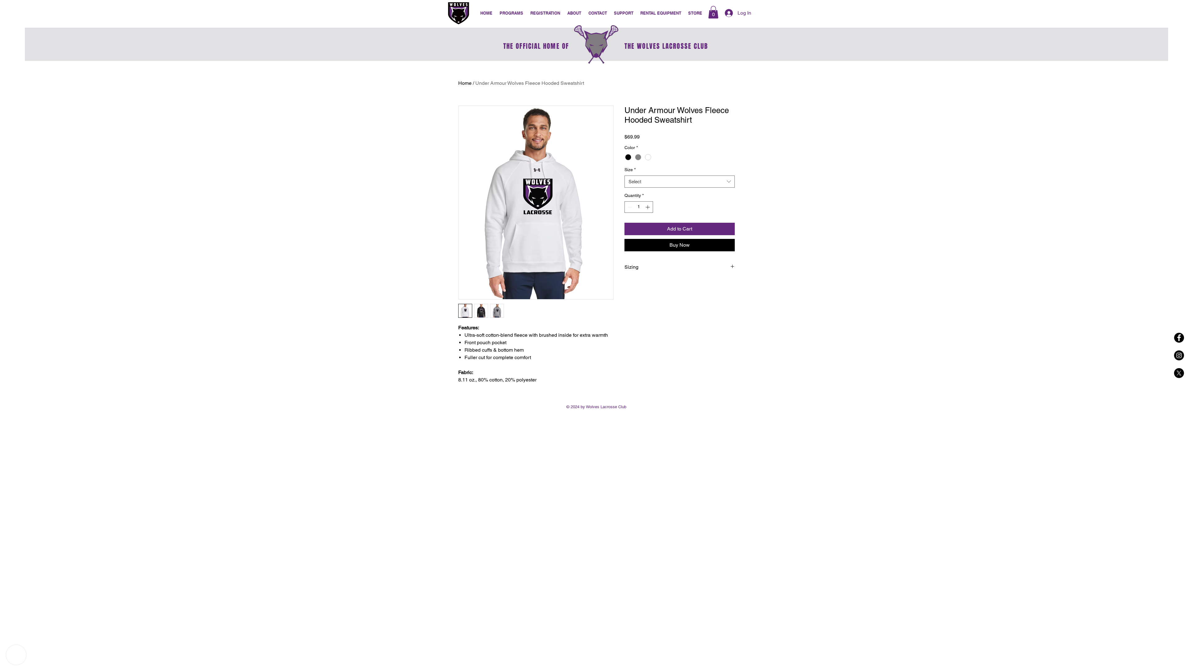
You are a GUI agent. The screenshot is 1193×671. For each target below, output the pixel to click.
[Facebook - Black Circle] (1179, 338)
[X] (1179, 373)
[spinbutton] (638, 207)
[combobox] (679, 182)
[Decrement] (629, 207)
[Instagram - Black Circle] (1179, 355)
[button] (623, 13)
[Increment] (648, 207)
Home (465, 83)
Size (630, 169)
